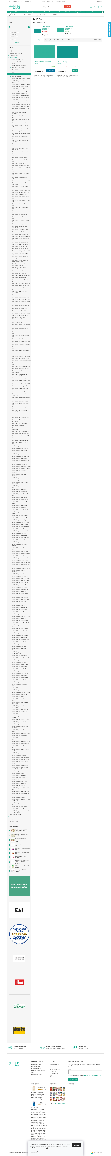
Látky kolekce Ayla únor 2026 (19, 131)
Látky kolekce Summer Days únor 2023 (21, 358)
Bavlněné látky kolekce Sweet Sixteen (21, 531)
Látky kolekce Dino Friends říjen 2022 (21, 384)
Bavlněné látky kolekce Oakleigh (20, 91)
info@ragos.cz (55, 1065)
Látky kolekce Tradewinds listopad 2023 (20, 305)
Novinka (14, 37)
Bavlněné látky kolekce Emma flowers (21, 791)
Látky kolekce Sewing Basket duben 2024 (20, 280)
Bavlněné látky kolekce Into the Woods (19, 625)
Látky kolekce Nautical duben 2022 (20, 423)
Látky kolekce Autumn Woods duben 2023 (20, 351)
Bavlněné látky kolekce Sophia (19, 694)
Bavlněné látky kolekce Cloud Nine (20, 446)
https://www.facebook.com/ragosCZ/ (58, 1072)
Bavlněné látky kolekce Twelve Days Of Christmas (21, 565)
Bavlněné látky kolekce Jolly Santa (20, 599)
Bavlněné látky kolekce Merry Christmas (19, 571)
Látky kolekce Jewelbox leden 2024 (20, 297)
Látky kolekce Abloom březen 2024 (20, 285)
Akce (14, 34)
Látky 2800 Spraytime (17, 76)
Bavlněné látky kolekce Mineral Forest (21, 741)
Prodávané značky (60, 1)
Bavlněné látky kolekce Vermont (19, 93)
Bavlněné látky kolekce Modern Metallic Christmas (19, 652)
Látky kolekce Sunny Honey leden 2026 (20, 137)
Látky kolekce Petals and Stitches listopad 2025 (20, 149)
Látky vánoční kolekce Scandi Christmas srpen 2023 (19, 318)
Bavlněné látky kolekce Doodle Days (20, 629)
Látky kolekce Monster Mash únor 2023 (20, 363)
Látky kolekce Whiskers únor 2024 (20, 295)
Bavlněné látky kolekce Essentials (20, 597)
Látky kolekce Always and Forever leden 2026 (20, 141)
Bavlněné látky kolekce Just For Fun (20, 759)
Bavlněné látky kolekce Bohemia (20, 690)
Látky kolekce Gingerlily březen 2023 (21, 356)
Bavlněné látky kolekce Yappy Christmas (19, 471)
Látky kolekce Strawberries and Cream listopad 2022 (19, 375)
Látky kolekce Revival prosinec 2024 (20, 224)
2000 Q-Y (14, 74)
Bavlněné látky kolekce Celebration (20, 771)
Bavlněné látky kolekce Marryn (19, 607)
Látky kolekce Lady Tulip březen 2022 (21, 431)
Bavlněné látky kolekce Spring (19, 556)
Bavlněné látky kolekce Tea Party (20, 669)
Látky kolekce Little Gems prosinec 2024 (20, 221)
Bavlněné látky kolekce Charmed (20, 87)
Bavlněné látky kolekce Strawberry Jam (20, 548)
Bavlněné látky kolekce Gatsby (19, 753)
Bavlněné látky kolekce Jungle (19, 755)
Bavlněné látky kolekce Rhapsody (20, 558)
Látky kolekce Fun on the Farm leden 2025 (21, 211)
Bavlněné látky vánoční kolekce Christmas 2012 (19, 778)
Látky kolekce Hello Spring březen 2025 (20, 208)
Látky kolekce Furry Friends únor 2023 (21, 366)
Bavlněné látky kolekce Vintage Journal (19, 684)
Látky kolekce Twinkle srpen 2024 (20, 249)
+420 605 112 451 (56, 1069)
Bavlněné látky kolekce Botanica (20, 637)
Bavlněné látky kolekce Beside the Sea (20, 494)
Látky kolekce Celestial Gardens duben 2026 (19, 113)
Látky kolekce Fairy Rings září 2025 (20, 165)
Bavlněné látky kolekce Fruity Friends (21, 616)
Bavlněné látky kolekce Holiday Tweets (19, 602)
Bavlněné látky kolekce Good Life (20, 589)
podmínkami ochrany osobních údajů (92, 1075)
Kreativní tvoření (14, 55)
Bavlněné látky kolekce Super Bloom (21, 553)
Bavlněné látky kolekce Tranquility (20, 464)
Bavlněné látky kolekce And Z (19, 642)
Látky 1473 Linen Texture (18, 68)
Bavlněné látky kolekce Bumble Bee (20, 515)
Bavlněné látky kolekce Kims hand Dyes (20, 738)
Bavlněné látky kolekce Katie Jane (20, 614)
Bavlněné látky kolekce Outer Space (20, 526)
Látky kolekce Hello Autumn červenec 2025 (21, 177)
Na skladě (15, 32)
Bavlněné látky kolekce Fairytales (20, 89)
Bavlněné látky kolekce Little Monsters (19, 716)
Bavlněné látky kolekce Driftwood (20, 102)
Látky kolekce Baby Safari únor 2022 (20, 436)
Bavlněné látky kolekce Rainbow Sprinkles (19, 544)
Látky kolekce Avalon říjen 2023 (19, 309)
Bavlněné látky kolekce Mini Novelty (20, 724)
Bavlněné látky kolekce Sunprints (20, 677)
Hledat (68, 6)
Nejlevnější (48, 40)
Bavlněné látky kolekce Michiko (19, 492)
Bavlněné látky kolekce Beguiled (20, 480)
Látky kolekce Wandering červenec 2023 (20, 336)
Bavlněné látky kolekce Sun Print (20, 505)
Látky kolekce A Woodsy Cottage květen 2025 (20, 187)
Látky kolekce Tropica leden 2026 (20, 144)
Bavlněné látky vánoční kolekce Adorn (21, 79)
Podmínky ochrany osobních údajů (38, 1071)
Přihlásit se (73, 1079)
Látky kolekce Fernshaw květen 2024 (21, 275)
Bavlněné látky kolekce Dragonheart (20, 580)
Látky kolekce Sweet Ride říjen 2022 (20, 378)
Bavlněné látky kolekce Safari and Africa (20, 699)
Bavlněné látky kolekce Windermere (20, 585)
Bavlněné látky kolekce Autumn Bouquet (19, 81)
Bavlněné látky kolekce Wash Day (20, 765)
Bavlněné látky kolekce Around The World (20, 461)
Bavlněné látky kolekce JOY (18, 540)
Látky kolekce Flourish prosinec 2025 (21, 146)
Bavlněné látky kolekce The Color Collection (20, 727)
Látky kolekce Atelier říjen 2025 (19, 163)
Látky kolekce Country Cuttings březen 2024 (19, 292)
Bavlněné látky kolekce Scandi (19, 478)
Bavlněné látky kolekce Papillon (19, 655)
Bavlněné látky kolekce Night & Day (20, 757)
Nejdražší (56, 40)
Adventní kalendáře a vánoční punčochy (19, 62)
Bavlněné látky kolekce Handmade (20, 635)
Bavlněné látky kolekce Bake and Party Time (21, 788)
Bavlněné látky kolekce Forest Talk (20, 644)
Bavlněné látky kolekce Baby (19, 786)
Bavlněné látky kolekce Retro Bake (20, 743)
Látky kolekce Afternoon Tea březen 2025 (21, 204)
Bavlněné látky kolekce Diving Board (20, 631)
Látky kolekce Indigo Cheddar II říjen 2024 (20, 239)
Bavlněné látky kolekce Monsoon (20, 576)
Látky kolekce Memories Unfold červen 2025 (19, 183)
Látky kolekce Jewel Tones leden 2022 (20, 443)
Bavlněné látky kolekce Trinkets (19, 458)
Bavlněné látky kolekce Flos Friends (20, 682)
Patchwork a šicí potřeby (16, 53)
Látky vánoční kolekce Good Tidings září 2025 (20, 174)
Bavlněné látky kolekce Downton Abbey (20, 762)
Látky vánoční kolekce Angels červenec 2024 (19, 268)
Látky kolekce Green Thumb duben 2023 (20, 347)
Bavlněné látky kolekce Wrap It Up (20, 664)
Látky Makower (13, 57)
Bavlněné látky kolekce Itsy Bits (19, 781)
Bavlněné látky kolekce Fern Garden (20, 574)
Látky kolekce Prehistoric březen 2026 (21, 123)
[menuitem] (13, 12)
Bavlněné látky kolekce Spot (19, 507)
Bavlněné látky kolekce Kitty (19, 618)
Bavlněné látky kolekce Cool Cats (20, 560)
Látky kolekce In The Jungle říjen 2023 (21, 313)
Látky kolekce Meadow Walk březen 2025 (20, 197)
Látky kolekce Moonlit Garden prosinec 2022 (19, 371)
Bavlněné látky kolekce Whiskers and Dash (21, 486)
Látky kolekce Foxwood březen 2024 (21, 283)
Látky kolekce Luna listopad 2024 (20, 230)
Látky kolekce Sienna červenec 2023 (20, 339)
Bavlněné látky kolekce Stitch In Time (21, 562)
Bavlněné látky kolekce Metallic (19, 662)
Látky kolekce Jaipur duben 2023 (20, 354)
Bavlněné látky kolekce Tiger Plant (20, 623)
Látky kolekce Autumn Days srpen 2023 (20, 332)
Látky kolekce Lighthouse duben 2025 (21, 190)
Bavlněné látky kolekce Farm (19, 775)
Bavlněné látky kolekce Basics (19, 783)
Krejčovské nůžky (14, 51)
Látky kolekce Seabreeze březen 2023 (21, 361)
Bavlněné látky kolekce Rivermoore (20, 95)
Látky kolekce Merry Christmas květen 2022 (21, 414)
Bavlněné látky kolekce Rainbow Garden (19, 451)
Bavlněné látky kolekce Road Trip (20, 583)
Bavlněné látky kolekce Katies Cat (20, 499)
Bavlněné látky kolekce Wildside (19, 633)
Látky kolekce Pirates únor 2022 (19, 438)
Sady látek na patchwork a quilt (19, 65)
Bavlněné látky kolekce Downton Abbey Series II (20, 703)
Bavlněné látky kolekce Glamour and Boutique (20, 794)
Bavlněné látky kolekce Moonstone (20, 456)
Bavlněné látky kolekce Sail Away (20, 551)
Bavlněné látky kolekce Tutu (18, 696)
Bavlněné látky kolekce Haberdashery (21, 671)
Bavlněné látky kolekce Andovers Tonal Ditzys (20, 483)
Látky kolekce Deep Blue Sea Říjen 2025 (20, 160)
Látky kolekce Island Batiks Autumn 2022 (20, 388)
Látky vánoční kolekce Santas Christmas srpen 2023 (19, 321)
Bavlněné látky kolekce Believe (19, 454)
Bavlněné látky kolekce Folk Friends (20, 522)
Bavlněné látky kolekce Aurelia (19, 712)
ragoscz (54, 1076)
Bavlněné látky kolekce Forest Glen (20, 98)
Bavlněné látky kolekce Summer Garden (19, 512)
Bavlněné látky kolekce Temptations (21, 733)
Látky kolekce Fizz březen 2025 (19, 194)
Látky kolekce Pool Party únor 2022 (20, 433)
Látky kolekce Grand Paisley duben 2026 (20, 109)
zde (47, 1148)
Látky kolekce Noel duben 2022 (19, 426)
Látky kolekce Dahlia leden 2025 (19, 214)
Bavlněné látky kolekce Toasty (19, 809)
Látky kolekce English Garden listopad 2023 (21, 302)
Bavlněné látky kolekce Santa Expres (21, 468)
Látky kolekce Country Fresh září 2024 (21, 244)
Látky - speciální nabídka (16, 814)
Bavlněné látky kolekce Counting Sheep (20, 594)
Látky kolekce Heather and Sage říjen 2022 (21, 381)
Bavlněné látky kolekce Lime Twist (20, 709)
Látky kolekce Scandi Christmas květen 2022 (19, 411)
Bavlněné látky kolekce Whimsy (19, 100)
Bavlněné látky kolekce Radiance (20, 673)
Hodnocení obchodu (47, 1)
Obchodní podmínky (36, 1068)
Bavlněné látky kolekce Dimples (19, 806)
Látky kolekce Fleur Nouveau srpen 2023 (20, 328)
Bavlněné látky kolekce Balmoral (20, 666)
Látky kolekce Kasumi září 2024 (19, 246)
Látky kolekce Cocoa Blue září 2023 (20, 315)
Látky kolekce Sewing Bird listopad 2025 (20, 154)
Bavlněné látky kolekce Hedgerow (20, 448)
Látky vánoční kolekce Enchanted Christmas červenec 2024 (20, 264)
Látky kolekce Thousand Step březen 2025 (21, 201)
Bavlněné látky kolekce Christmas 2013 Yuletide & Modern (20, 768)
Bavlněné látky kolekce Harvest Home (21, 84)
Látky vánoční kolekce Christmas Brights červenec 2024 (20, 261)
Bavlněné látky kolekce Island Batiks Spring (20, 502)
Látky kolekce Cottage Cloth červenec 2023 (21, 341)
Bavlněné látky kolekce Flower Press (21, 692)
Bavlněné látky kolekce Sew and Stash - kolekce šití (21, 800)
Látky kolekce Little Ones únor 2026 (20, 129)
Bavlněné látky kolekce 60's (18, 773)
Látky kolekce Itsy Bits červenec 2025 (21, 181)
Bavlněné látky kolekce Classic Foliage (21, 466)
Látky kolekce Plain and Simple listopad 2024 (19, 226)
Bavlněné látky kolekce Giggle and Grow (20, 746)
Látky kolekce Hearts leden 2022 (20, 440)
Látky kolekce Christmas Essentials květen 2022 (20, 420)
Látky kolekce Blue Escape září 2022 (20, 386)
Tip (13, 39)
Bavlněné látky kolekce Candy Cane (20, 722)
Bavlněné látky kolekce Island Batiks (20, 518)
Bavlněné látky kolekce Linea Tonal (20, 660)
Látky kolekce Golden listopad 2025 (20, 152)
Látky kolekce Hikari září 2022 (19, 392)
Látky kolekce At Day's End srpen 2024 (21, 251)
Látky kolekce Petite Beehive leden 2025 (20, 217)
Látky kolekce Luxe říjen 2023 (19, 311)
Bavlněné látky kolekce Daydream (20, 524)
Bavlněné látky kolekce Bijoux (19, 612)
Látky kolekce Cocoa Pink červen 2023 (21, 345)
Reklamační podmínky (36, 1074)
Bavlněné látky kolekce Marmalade (20, 640)
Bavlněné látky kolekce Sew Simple (20, 720)
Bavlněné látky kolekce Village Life (20, 520)
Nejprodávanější (66, 40)
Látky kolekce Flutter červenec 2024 (20, 271)
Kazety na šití (13, 819)
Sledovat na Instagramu (59, 1104)
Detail (75, 70)
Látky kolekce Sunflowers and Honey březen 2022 (21, 428)
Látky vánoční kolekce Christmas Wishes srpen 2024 (20, 257)
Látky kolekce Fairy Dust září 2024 (20, 242)
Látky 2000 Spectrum (17, 70)
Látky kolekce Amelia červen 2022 (20, 401)
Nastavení (34, 1152)
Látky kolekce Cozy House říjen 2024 (20, 236)
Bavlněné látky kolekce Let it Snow (20, 537)
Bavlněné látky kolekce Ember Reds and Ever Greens (20, 811)
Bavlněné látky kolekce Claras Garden (21, 529)
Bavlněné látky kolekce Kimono (19, 587)
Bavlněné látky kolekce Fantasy (19, 646)
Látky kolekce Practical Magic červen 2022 (21, 398)
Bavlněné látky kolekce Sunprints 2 (20, 658)
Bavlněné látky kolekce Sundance (20, 610)
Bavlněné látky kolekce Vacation (19, 688)
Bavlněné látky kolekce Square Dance (21, 104)
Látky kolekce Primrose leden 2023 (20, 369)
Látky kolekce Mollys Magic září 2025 (21, 168)
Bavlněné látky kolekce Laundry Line (20, 106)
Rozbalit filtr (18, 42)
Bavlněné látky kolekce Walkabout (20, 714)
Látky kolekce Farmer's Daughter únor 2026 (21, 133)
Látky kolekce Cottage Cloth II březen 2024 (21, 288)
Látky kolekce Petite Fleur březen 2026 (20, 125)
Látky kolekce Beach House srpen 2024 (20, 253)
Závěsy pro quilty (14, 821)
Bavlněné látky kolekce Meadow (19, 735)
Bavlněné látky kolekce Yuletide (19, 535)
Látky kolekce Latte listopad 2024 (20, 234)
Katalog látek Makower (17, 60)
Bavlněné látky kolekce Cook (19, 797)
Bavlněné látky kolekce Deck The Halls (21, 568)
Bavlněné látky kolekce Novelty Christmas (19, 649)
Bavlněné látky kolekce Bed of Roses (21, 578)
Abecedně (75, 40)
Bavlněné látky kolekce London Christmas (19, 475)
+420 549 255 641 (56, 1067)
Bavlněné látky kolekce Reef (19, 533)
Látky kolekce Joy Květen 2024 (19, 273)
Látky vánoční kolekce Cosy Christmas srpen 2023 (21, 325)
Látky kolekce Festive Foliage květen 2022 (21, 407)
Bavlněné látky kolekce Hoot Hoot (20, 489)
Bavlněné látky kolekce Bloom (19, 591)
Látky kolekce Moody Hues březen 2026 (20, 116)
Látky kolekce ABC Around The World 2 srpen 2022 (21, 394)
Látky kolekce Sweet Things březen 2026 (20, 120)
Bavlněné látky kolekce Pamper (19, 497)
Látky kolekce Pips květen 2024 (19, 277)
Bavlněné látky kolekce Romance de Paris (20, 803)
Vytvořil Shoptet (98, 1152)
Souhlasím (77, 1145)
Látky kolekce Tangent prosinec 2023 (21, 299)
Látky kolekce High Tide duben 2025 (20, 192)
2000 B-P (14, 72)
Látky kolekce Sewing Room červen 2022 (20, 404)
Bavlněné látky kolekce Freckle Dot (20, 510)
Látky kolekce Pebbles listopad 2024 (21, 232)
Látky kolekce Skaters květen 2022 (20, 418)
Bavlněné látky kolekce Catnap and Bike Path (20, 750)
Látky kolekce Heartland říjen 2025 (20, 158)
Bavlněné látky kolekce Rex (18, 605)
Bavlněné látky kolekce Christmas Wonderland (20, 706)
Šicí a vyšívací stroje (15, 817)
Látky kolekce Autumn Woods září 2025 (20, 170)
